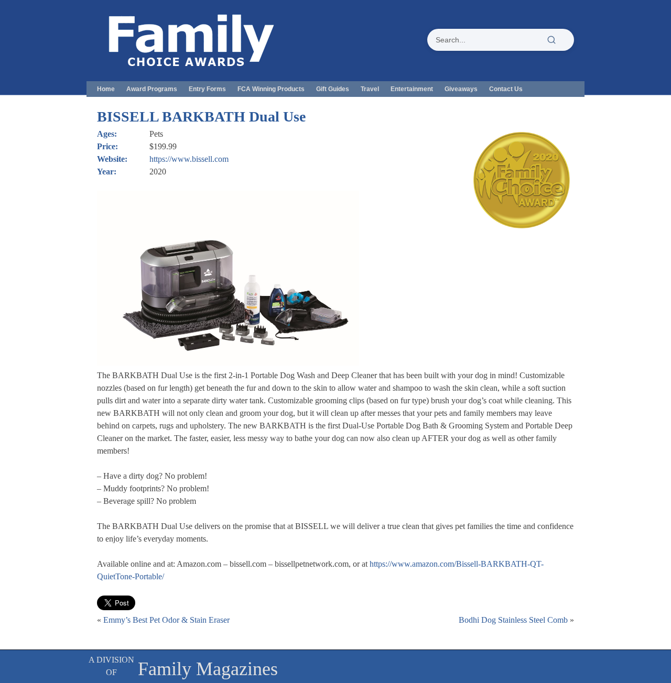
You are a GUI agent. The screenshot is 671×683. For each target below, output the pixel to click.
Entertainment (412, 89)
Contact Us (506, 89)
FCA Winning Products (271, 89)
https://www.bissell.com (189, 159)
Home (106, 89)
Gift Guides (332, 89)
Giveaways (461, 89)
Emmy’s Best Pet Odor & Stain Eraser (166, 619)
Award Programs (151, 89)
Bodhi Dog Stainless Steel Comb (513, 619)
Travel (370, 89)
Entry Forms (207, 89)
